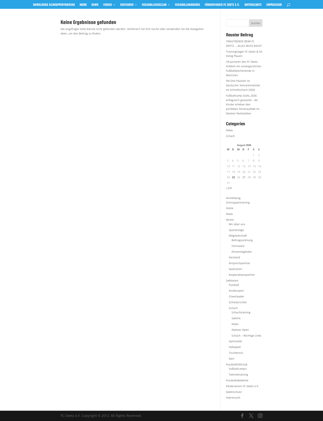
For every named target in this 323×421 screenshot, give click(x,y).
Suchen (255, 23)
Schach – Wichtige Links (246, 335)
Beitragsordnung (242, 240)
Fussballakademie (187, 5)
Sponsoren (235, 269)
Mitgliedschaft (238, 235)
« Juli (229, 188)
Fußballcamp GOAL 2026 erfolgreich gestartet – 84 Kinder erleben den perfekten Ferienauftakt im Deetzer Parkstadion (242, 104)
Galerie (236, 318)
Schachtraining (241, 312)
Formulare (238, 246)
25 (233, 177)
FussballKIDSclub (154, 5)
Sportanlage (236, 230)
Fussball (234, 285)
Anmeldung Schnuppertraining (54, 5)
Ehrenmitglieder (242, 251)
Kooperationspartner (242, 274)
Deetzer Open (240, 330)
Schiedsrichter (238, 302)
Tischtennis (236, 353)
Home (83, 5)
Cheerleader (236, 296)
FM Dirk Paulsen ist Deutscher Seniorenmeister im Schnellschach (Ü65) (243, 85)
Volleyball (235, 347)
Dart (231, 358)
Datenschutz (253, 5)
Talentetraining (238, 374)
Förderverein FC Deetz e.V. (222, 5)
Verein (107, 5)
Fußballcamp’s (238, 368)
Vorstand (234, 257)
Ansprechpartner (239, 263)
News (95, 5)
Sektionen (126, 5)
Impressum (274, 5)
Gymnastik (235, 341)
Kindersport (236, 290)
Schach (230, 136)
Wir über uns (237, 224)
